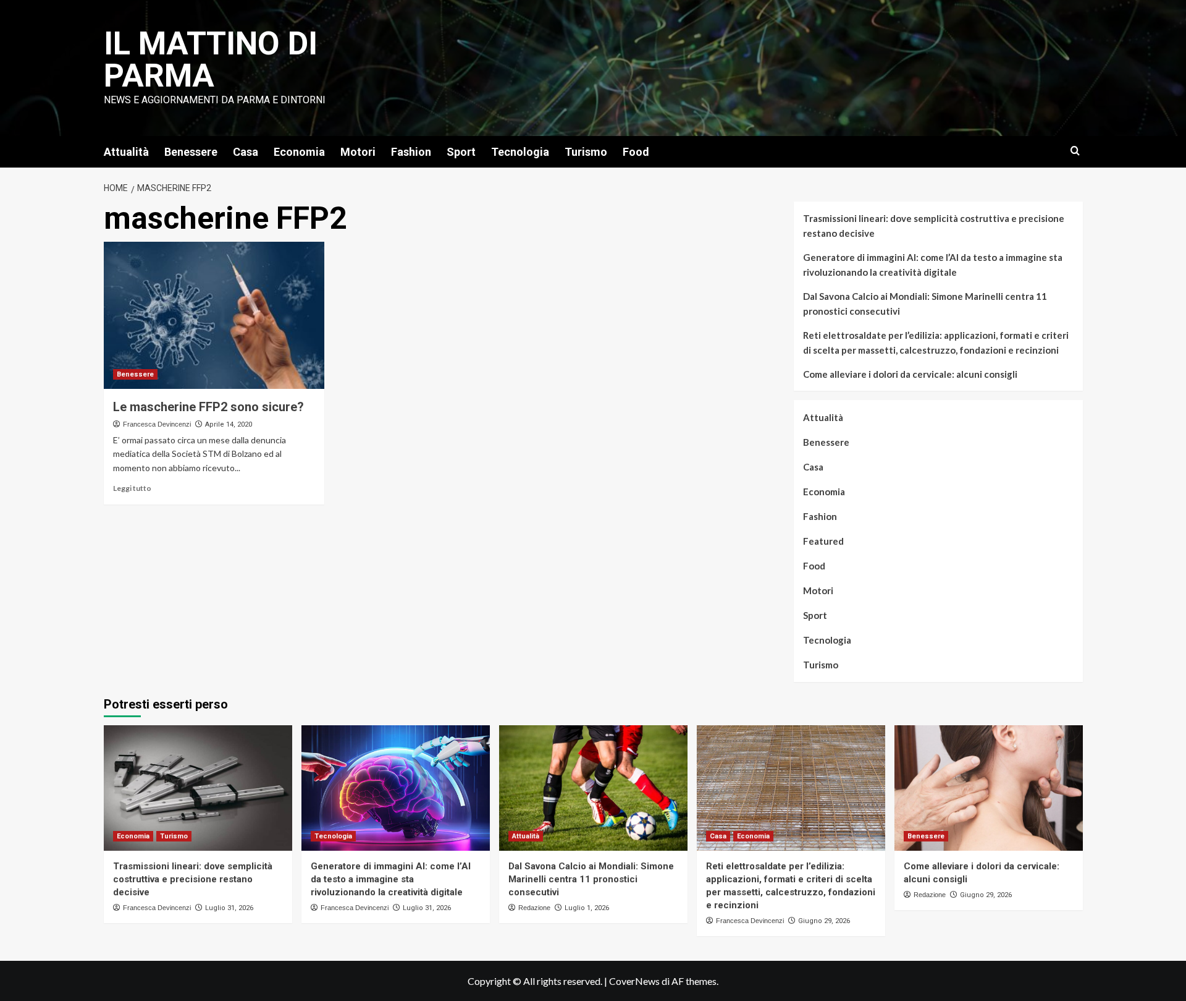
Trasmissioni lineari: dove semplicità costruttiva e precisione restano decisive (933, 226)
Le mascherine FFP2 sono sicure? (208, 406)
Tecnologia (520, 151)
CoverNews (634, 981)
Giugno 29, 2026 (824, 921)
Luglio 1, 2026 (587, 908)
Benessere (190, 151)
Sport (461, 151)
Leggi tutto (132, 488)
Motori (358, 151)
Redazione (534, 907)
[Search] (1075, 151)
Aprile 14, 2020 (228, 424)
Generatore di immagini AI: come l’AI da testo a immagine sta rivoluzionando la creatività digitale (932, 265)
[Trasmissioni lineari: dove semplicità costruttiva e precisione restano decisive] (198, 788)
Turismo (586, 151)
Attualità (126, 151)
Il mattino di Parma (211, 60)
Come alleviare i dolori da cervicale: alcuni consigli (910, 374)
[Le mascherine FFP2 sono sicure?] (214, 315)
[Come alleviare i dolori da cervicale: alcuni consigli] (988, 788)
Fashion (411, 151)
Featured (823, 541)
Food (636, 151)
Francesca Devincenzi (157, 424)
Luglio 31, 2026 (229, 908)
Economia (299, 151)
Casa (245, 151)
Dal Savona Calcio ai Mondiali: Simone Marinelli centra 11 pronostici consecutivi (925, 304)
